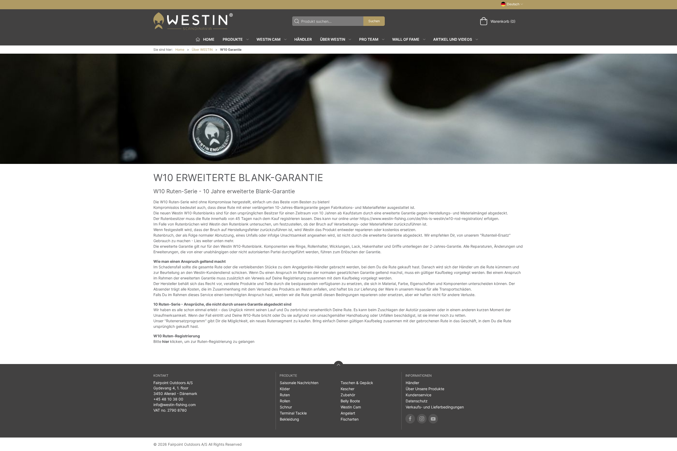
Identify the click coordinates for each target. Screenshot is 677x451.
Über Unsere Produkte (425, 388)
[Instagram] (422, 419)
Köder (285, 388)
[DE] (193, 21)
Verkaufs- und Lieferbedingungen (435, 407)
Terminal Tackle (293, 413)
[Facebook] (410, 419)
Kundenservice (418, 395)
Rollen (285, 401)
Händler (303, 39)
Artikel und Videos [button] (452, 39)
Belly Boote (350, 401)
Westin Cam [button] (269, 39)
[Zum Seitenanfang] (338, 365)
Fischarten (350, 419)
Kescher (347, 388)
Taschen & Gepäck (357, 382)
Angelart (348, 413)
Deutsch (513, 4)
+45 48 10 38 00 (168, 399)
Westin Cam (351, 407)
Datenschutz (417, 401)
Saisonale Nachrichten (299, 382)
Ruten (285, 395)
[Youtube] (433, 419)
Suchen (374, 21)
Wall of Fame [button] (405, 39)
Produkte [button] (233, 39)
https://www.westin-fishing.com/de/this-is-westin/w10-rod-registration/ (421, 218)
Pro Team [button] (368, 39)
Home (179, 50)
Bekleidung (289, 419)
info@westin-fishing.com (174, 404)
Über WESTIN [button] (332, 39)
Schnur (286, 407)
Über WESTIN (202, 50)
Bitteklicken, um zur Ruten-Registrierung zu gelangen (203, 341)
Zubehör (348, 395)
